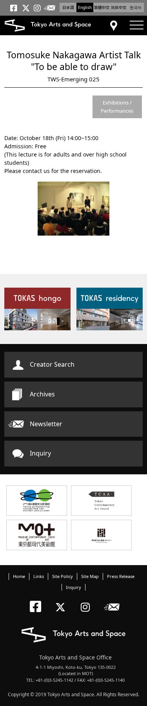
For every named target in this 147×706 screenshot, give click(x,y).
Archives (42, 394)
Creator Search (52, 364)
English (85, 7)
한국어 (136, 7)
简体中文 (119, 7)
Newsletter (46, 424)
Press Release (120, 576)
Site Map (90, 576)
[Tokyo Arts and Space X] (62, 600)
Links (38, 576)
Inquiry (40, 453)
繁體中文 (102, 7)
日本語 (68, 7)
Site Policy (62, 576)
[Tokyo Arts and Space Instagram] (87, 600)
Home (19, 576)
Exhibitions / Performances (117, 106)
